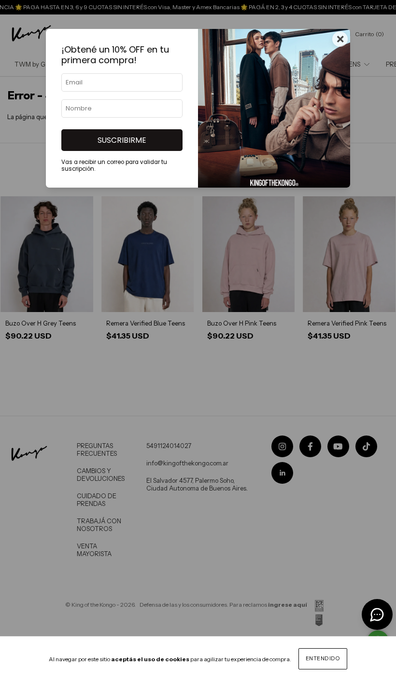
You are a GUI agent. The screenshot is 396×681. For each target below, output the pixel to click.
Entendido (323, 658)
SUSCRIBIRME (122, 140)
